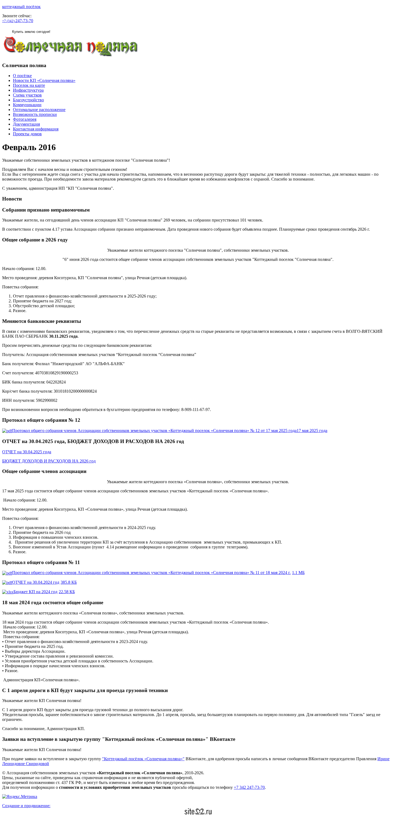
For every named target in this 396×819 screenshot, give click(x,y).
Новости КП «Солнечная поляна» (44, 80)
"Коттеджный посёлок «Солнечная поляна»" (143, 758)
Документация (26, 124)
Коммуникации (27, 104)
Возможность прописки (35, 114)
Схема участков (27, 95)
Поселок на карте (29, 85)
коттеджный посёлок (21, 6)
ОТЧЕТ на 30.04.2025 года (26, 452)
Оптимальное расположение (39, 109)
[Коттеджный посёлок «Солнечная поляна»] (70, 55)
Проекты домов (27, 134)
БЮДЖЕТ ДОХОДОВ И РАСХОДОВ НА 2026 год (49, 461)
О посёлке (22, 75)
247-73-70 (17, 20)
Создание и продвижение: (26, 805)
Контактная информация (35, 129)
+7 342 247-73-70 (249, 787)
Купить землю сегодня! (31, 32)
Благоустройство (28, 100)
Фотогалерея (24, 119)
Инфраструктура (28, 90)
